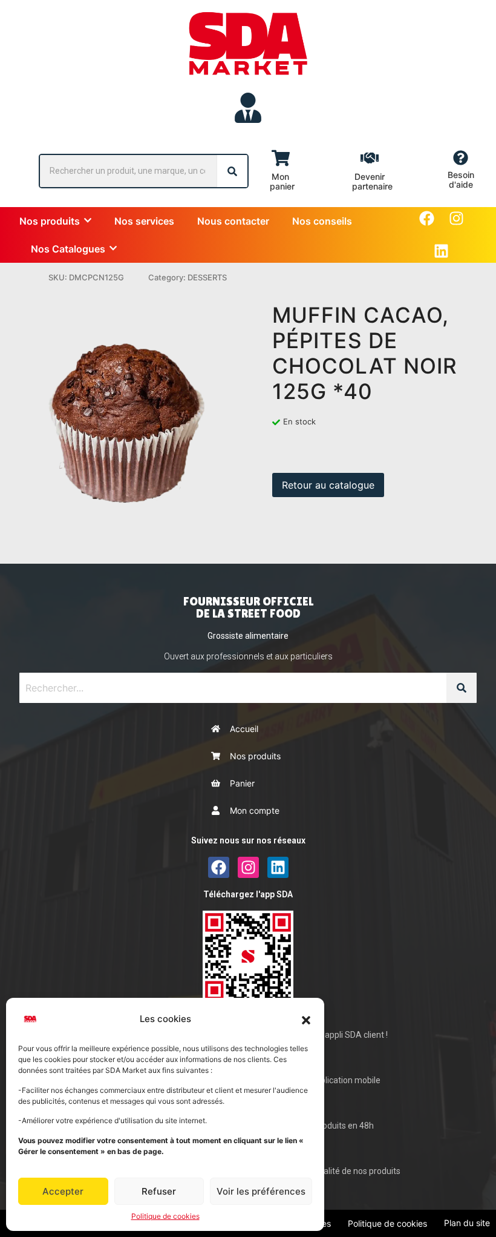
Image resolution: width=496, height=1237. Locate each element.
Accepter (62, 1191)
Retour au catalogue (328, 485)
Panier (242, 783)
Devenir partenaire (372, 181)
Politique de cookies (165, 1216)
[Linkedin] (441, 251)
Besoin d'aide (461, 180)
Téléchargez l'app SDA (248, 894)
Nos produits (255, 756)
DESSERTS (207, 277)
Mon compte (254, 810)
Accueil (244, 728)
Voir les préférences (261, 1191)
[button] (306, 1019)
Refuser (159, 1191)
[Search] (232, 171)
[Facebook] (426, 218)
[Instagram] (456, 218)
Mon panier (282, 181)
